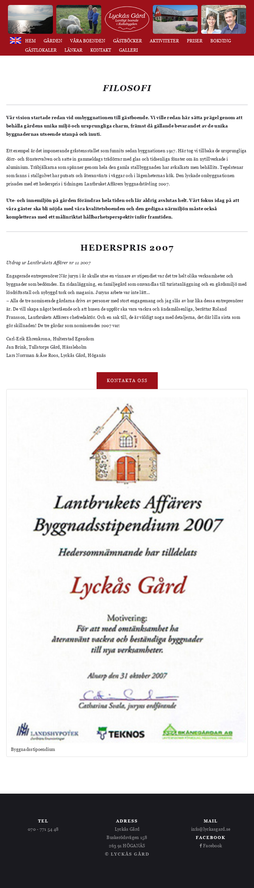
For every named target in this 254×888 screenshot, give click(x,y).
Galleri (128, 50)
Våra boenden (87, 40)
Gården (53, 40)
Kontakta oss (127, 380)
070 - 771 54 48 (43, 829)
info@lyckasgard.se (210, 829)
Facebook (212, 845)
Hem (30, 40)
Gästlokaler (41, 50)
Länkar (73, 50)
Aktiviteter (164, 40)
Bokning (220, 40)
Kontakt (100, 50)
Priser (194, 40)
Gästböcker (127, 40)
